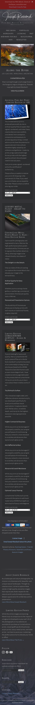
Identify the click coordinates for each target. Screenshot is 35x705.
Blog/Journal (26, 36)
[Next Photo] (34, 55)
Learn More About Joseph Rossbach (14, 602)
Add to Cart (9, 195)
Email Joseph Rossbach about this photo (17, 542)
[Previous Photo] (0, 55)
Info (11, 40)
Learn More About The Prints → (13, 640)
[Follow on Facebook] (7, 652)
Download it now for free (17, 7)
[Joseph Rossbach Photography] (17, 19)
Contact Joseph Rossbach (10, 693)
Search (21, 682)
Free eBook (11, 30)
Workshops (8, 33)
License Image (17, 538)
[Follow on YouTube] (11, 652)
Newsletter (21, 40)
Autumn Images (17, 552)
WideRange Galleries (17, 702)
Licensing (21, 33)
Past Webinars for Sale (17, 35)
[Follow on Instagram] (3, 652)
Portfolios (24, 30)
